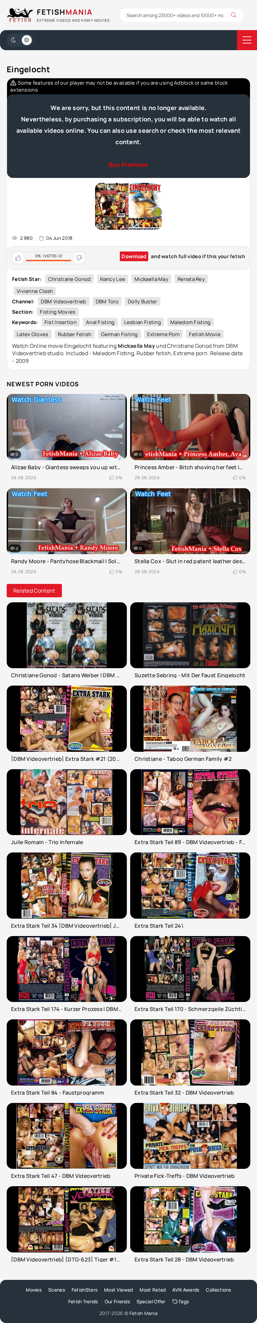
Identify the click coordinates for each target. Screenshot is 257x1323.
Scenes (56, 1290)
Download (133, 256)
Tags (183, 1301)
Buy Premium (128, 165)
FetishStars (84, 1290)
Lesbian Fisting (142, 322)
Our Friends (117, 1301)
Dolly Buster (142, 301)
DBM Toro (107, 301)
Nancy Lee (112, 279)
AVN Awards (185, 1290)
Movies (33, 1290)
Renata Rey (191, 279)
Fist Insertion (61, 322)
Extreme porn (163, 334)
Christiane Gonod (69, 279)
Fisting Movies (57, 311)
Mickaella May (151, 279)
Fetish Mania (144, 1313)
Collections (218, 1290)
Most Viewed (118, 1290)
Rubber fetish (75, 334)
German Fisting (119, 334)
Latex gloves (33, 334)
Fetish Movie (205, 334)
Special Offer (151, 1301)
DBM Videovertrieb (63, 301)
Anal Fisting (100, 322)
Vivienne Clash (35, 291)
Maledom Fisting (190, 322)
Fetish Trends (83, 1301)
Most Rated (153, 1290)
